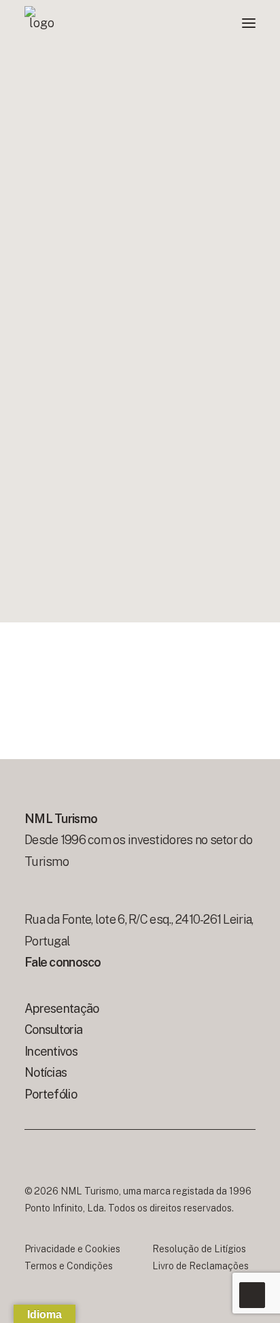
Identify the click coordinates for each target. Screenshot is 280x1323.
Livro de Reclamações (200, 1265)
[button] (248, 23)
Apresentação (61, 1008)
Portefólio (50, 1094)
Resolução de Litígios (199, 1248)
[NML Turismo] (41, 23)
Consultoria (53, 1029)
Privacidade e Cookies (72, 1248)
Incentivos (50, 1051)
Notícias (45, 1072)
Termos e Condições (68, 1265)
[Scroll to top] (252, 1294)
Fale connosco (63, 962)
